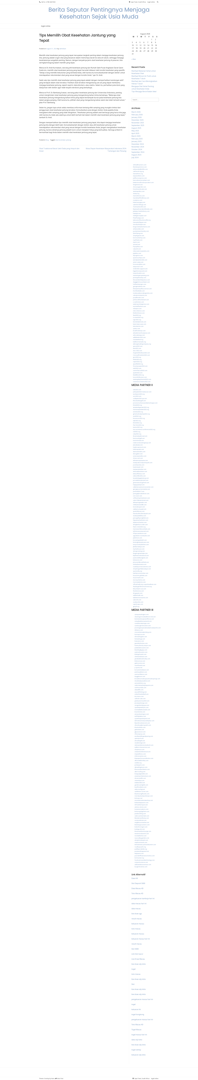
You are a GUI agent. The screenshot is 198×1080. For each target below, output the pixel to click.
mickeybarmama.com (139, 564)
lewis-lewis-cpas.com (139, 324)
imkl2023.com (137, 368)
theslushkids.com (140, 727)
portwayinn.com (140, 765)
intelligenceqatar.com (139, 216)
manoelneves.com (139, 196)
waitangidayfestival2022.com (142, 379)
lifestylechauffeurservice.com (142, 289)
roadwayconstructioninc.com (142, 567)
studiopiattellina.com (139, 516)
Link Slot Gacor (137, 954)
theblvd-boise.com (139, 313)
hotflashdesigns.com (139, 284)
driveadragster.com (141, 637)
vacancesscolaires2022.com (141, 382)
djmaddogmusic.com (141, 767)
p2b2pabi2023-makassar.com (142, 392)
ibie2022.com (137, 348)
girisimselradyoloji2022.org (141, 414)
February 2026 (137, 115)
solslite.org (138, 763)
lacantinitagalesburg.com (141, 478)
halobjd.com (137, 213)
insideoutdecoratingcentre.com (143, 293)
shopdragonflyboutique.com (142, 569)
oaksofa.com (137, 600)
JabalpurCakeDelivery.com (141, 211)
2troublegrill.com (140, 741)
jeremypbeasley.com (139, 277)
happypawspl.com (138, 485)
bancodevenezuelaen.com (141, 180)
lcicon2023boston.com (140, 377)
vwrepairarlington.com (142, 614)
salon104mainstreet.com (140, 500)
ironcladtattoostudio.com (142, 710)
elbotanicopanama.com (140, 460)
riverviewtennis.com (139, 582)
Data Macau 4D (137, 888)
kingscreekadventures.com (141, 227)
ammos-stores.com (141, 807)
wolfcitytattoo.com (140, 716)
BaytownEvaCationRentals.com (142, 209)
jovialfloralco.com (138, 297)
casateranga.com (140, 743)
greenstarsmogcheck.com (141, 482)
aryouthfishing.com (141, 692)
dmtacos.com (139, 630)
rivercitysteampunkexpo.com (144, 796)
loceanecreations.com (141, 809)
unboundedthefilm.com (140, 169)
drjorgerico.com (138, 255)
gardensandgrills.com (141, 785)
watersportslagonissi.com (141, 304)
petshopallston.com (141, 672)
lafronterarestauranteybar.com (144, 721)
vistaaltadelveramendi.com (143, 621)
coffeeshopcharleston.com (141, 498)
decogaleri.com (138, 454)
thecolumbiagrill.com (139, 401)
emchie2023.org (138, 412)
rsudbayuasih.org (140, 847)
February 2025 (137, 139)
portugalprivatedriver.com (141, 493)
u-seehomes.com (138, 302)
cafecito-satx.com (140, 698)
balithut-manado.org (139, 342)
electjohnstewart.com (141, 840)
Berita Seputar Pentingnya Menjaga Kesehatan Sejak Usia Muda (99, 13)
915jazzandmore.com (139, 533)
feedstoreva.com (138, 591)
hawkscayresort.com (139, 447)
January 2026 (136, 117)
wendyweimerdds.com (140, 260)
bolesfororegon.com (141, 827)
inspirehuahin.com (139, 273)
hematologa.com (140, 639)
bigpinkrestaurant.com (140, 271)
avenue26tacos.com (141, 674)
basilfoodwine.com (140, 787)
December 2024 (137, 144)
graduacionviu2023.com (142, 701)
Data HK (134, 878)
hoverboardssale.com (140, 189)
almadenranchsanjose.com (141, 333)
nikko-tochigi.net (140, 789)
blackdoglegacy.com (141, 650)
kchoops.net (138, 798)
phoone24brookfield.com (141, 562)
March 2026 (136, 112)
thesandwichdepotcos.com (141, 280)
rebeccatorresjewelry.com (141, 251)
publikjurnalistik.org (141, 849)
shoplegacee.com (138, 235)
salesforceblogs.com (139, 205)
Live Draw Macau (138, 959)
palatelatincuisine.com (142, 648)
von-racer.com (137, 496)
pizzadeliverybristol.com (140, 480)
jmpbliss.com (137, 253)
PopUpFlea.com (138, 246)
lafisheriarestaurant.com (141, 531)
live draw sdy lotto (138, 964)
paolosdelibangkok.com (140, 558)
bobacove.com (137, 560)
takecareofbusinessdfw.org (141, 220)
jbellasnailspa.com (139, 547)
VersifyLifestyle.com (139, 224)
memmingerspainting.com (141, 275)
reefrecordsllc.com (140, 687)
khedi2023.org (137, 405)
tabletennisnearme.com (140, 598)
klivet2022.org (137, 423)
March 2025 (136, 136)
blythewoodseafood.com (141, 555)
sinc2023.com (137, 396)
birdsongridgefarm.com (142, 811)
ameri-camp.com (138, 262)
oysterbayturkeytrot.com (142, 718)
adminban (62, 49)
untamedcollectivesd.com (142, 752)
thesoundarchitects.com (142, 769)
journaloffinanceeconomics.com (145, 856)
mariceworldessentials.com (141, 529)
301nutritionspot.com (141, 805)
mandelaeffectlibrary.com (141, 198)
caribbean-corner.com (141, 791)
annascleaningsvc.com (142, 714)
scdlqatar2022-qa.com (140, 398)
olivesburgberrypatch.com (143, 725)
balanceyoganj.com (139, 202)
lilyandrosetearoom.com (142, 723)
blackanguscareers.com (142, 825)
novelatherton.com (140, 836)
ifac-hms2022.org (138, 425)
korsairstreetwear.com (142, 670)
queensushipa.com (139, 258)
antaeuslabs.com (138, 229)
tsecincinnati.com (138, 440)
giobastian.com (139, 729)
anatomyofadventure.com (143, 776)
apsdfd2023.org (138, 364)
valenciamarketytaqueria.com (144, 685)
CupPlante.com (137, 240)
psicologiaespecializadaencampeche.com (148, 628)
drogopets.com (137, 593)
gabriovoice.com (140, 663)
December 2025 (137, 120)
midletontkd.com (140, 783)
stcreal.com (136, 244)
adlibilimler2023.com (139, 337)
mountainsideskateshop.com (144, 800)
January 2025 (136, 141)
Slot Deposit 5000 (138, 883)
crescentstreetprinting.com (143, 632)
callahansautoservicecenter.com (143, 487)
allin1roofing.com (140, 772)
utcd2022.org (137, 416)
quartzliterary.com (138, 511)
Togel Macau (136, 1029)
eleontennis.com (138, 326)
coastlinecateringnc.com (142, 623)
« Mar (133, 59)
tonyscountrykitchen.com (141, 544)
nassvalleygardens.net (142, 838)
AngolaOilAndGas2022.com (141, 353)
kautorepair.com (138, 467)
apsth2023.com (137, 373)
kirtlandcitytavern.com (141, 802)
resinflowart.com (140, 665)
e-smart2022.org (138, 317)
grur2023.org (137, 357)
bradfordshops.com (139, 331)
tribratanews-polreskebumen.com (145, 844)
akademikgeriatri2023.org (141, 407)
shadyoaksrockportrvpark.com (142, 462)
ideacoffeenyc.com (139, 474)
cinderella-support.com (140, 269)
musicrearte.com (138, 578)
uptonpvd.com (139, 738)
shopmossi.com (139, 749)
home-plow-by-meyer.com (143, 645)
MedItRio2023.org (138, 375)
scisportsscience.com (141, 862)
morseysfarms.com (139, 580)
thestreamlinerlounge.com (143, 831)
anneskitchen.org (140, 683)
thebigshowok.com (140, 654)
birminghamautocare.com (141, 542)
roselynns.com (137, 200)
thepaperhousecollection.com (144, 758)
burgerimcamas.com (141, 867)
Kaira (53, 1078)
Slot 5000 (135, 949)
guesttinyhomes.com (141, 643)
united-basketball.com (141, 694)
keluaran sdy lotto (138, 1055)
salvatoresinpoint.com (140, 295)
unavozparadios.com (139, 456)
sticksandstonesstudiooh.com (144, 745)
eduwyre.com (137, 308)
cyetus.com (136, 328)
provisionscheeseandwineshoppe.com (145, 403)
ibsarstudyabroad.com (140, 436)
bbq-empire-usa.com (139, 589)
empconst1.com (138, 266)
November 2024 (137, 147)
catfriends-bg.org (138, 171)
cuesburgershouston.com (143, 625)
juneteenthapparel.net (142, 851)
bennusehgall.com (139, 438)
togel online (151, 2)
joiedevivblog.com (140, 814)
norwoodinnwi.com (140, 820)
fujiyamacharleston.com (140, 520)
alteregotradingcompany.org (142, 344)
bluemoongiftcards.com (142, 794)
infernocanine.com (140, 756)
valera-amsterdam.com (142, 816)
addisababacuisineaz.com (143, 864)
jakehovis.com (137, 538)
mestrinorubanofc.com (142, 833)
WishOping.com (138, 233)
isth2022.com (137, 390)
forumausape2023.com (140, 366)
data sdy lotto (136, 1040)
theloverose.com (140, 661)
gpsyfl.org (136, 606)
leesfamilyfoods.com (139, 322)
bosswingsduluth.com (140, 540)
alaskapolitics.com (138, 191)
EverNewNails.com (139, 291)
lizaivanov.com (139, 641)
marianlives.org (138, 174)
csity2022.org (137, 434)
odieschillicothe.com (139, 476)
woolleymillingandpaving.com (144, 736)
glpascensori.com (140, 732)
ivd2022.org (136, 432)
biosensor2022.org (139, 418)
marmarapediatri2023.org (141, 409)
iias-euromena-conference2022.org (144, 429)
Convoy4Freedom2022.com (141, 355)
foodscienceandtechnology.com (145, 860)
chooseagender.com (139, 187)
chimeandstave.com (141, 656)
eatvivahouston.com (141, 652)
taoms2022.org (137, 427)
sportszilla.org (137, 571)
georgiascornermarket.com (141, 489)
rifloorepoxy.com (140, 734)
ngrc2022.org (137, 320)
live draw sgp (136, 913)
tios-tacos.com (139, 696)
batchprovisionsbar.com (140, 573)
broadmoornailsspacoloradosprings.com (147, 679)
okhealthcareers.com (139, 165)
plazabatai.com (138, 445)
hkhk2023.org (137, 359)
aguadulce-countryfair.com (141, 536)
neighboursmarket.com (142, 822)
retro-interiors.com (139, 311)
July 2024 (134, 157)
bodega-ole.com (140, 829)
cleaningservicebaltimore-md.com (145, 617)
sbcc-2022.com (137, 351)
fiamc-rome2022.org (139, 527)
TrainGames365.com (139, 207)
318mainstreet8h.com (139, 505)
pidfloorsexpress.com (140, 178)
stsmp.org (136, 193)
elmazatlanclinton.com (140, 471)
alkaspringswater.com (140, 502)
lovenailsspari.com (139, 507)
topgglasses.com (140, 676)
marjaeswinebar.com (139, 469)
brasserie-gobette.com (140, 575)
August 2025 (136, 128)
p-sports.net (138, 667)
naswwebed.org (138, 339)
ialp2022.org (137, 421)
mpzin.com (136, 242)
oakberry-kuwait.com (139, 509)
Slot (132, 984)
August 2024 (136, 155)
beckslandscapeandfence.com (144, 619)
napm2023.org (137, 362)
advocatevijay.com (139, 335)
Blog (47, 140)
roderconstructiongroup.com (142, 443)
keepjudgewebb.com (141, 774)
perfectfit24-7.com (138, 491)
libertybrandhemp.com (142, 818)
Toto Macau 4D (137, 893)
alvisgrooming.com (139, 551)
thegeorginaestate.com (140, 553)
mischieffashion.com (139, 306)
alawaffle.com (139, 690)
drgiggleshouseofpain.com (141, 282)
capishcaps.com (138, 604)
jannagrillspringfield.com (140, 518)
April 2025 (135, 133)
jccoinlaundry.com (138, 465)
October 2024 (136, 149)
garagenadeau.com (139, 286)
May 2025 (135, 131)
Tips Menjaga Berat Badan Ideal (143, 91)
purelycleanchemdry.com (141, 231)
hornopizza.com (140, 634)
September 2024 (137, 152)
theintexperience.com (140, 167)
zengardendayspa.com (142, 705)
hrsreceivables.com (139, 264)
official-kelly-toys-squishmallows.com (144, 584)
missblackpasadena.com (142, 681)
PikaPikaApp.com (138, 218)
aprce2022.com (137, 346)
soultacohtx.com (138, 602)
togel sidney (136, 1050)
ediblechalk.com (138, 595)
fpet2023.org (137, 315)
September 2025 (137, 125)
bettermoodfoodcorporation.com (143, 182)
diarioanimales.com (139, 451)
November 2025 (137, 123)
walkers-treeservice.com (142, 747)
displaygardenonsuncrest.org (142, 586)
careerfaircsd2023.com (140, 370)
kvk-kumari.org (139, 858)
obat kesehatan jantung (63, 140)
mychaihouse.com (138, 549)
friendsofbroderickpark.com (142, 513)
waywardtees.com (138, 176)
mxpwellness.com (140, 754)
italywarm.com (139, 853)
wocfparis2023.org (138, 394)
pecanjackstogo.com (141, 703)
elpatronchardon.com (140, 522)
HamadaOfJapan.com (139, 222)
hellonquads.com (138, 449)
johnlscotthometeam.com (141, 300)
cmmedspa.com (139, 780)
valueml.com (137, 249)
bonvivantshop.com (139, 238)
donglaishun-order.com (140, 524)
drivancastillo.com (140, 778)
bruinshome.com (140, 712)
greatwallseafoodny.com (142, 659)
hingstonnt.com (138, 185)
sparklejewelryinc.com (141, 707)
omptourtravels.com (141, 842)
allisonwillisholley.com (141, 760)
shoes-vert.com (138, 458)
